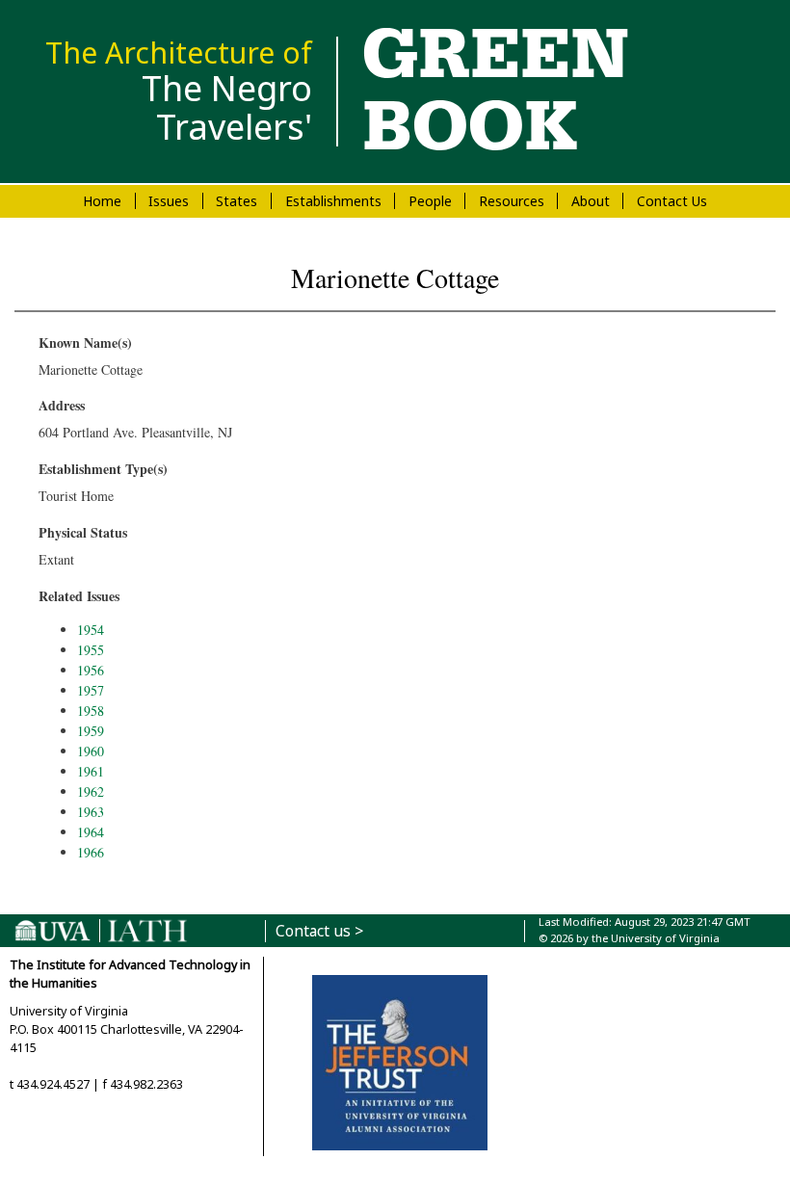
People (430, 201)
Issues (168, 201)
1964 (90, 832)
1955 (90, 650)
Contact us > (319, 931)
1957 (90, 690)
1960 (90, 751)
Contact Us (672, 201)
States (236, 201)
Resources (511, 201)
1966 (90, 852)
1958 (90, 710)
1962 (90, 791)
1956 (90, 670)
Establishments (333, 201)
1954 (90, 629)
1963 (90, 812)
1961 (90, 771)
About (590, 201)
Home (102, 201)
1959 (90, 731)
